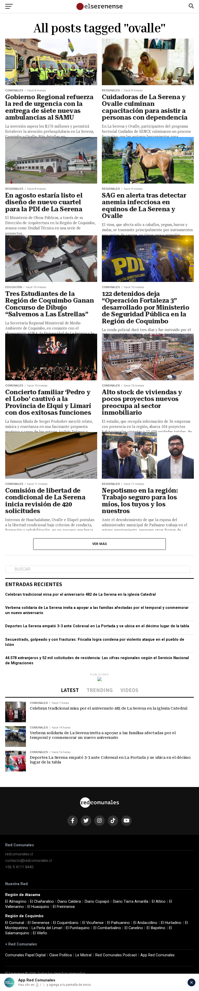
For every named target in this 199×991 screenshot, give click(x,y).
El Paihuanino (118, 923)
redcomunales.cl (19, 854)
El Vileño (40, 933)
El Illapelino (156, 928)
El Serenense (38, 923)
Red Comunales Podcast (116, 955)
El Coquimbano (66, 923)
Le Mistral (83, 955)
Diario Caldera (69, 901)
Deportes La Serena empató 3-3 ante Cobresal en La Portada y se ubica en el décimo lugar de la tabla (97, 626)
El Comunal (14, 923)
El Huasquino (38, 907)
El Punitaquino (78, 928)
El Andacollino (145, 923)
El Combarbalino (107, 928)
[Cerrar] (191, 982)
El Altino (159, 901)
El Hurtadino (171, 923)
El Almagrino (15, 901)
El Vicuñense (93, 923)
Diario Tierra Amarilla (130, 901)
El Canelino (134, 928)
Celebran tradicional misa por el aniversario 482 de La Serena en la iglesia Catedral (80, 594)
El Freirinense (64, 907)
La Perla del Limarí (47, 928)
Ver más (99, 544)
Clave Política (60, 955)
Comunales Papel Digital (25, 955)
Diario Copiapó (97, 901)
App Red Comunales (157, 955)
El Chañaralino (42, 901)
